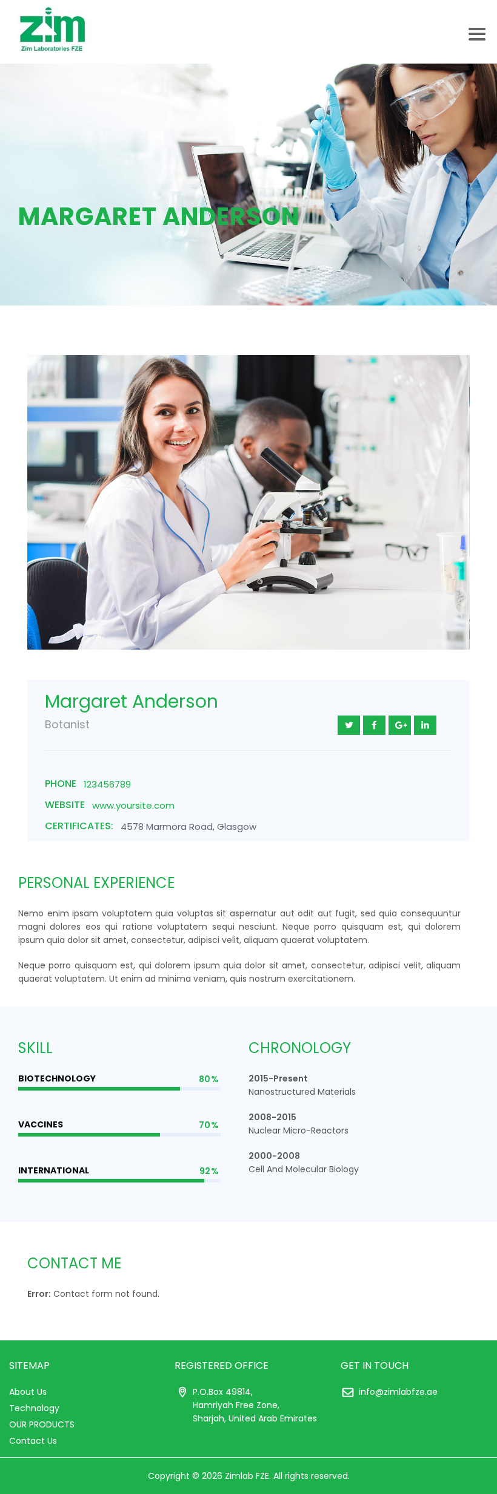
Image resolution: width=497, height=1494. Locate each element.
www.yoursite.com (133, 805)
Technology (34, 1408)
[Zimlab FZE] (54, 32)
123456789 (107, 784)
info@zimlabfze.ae (398, 1392)
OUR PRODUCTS (42, 1424)
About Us (28, 1392)
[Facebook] (374, 725)
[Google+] (400, 725)
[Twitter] (349, 725)
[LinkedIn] (425, 725)
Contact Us (33, 1441)
